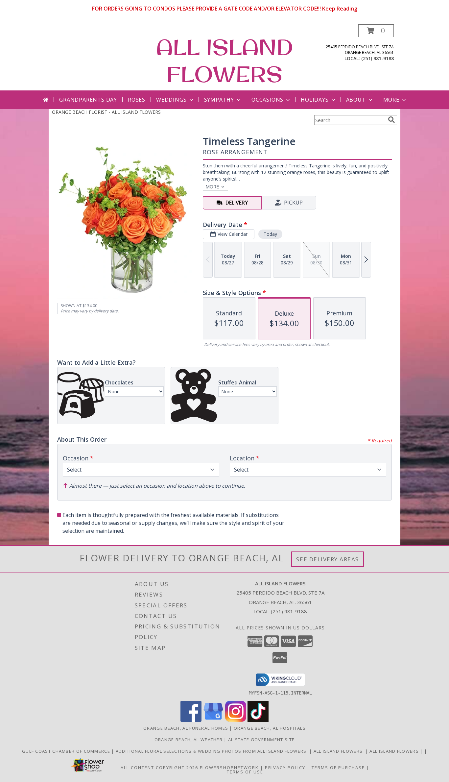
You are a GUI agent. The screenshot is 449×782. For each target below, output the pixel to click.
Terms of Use (245, 772)
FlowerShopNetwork (229, 767)
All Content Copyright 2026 (159, 767)
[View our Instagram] (235, 720)
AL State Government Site (261, 740)
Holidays (314, 99)
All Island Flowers (340, 751)
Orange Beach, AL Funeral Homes (185, 728)
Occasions (267, 99)
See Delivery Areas (327, 559)
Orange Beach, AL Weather (188, 740)
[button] (376, 30)
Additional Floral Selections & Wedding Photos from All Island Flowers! (212, 751)
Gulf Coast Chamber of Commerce (66, 751)
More (391, 99)
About (356, 99)
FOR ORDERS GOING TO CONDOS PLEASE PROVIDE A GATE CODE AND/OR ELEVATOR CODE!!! (224, 8)
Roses (136, 99)
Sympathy (219, 99)
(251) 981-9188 (377, 58)
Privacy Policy (285, 767)
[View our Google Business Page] (213, 720)
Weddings (171, 99)
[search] (391, 119)
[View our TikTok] (258, 720)
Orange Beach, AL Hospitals (270, 728)
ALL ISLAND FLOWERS (224, 60)
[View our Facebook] (190, 720)
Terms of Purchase (338, 767)
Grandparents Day (88, 99)
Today (270, 234)
